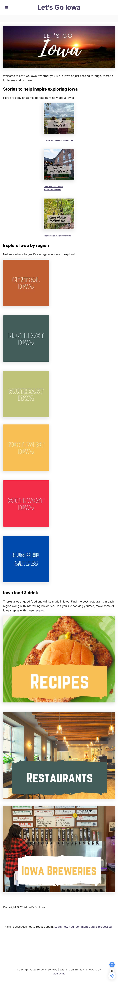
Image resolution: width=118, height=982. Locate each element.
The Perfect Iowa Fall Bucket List (58, 140)
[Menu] (6, 7)
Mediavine (59, 973)
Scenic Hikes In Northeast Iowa (57, 236)
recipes (39, 610)
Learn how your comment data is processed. (83, 926)
